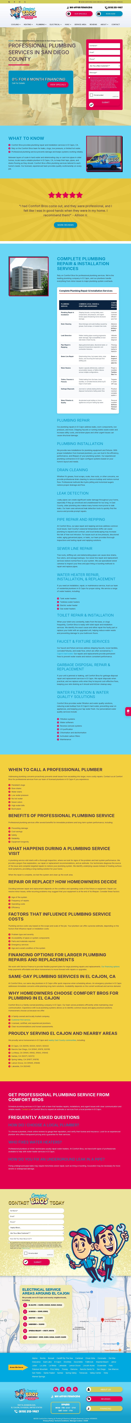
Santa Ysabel (49, 1373)
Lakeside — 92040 (36, 1324)
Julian (34, 1365)
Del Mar (112, 1358)
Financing (105, 1408)
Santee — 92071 (36, 1318)
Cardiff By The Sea (65, 1358)
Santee (60, 1373)
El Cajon (57, 1362)
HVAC (67, 24)
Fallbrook (89, 1362)
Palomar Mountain (40, 1369)
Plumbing (40, 24)
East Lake (47, 1362)
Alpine (34, 1358)
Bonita (42, 1358)
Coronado (102, 1358)
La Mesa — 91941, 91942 (38, 1312)
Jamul (113, 1362)
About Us (106, 1389)
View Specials (58, 85)
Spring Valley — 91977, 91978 (41, 1331)
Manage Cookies (76, 1421)
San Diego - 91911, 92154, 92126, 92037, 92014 (47, 1337)
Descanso (36, 1362)
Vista (106, 1373)
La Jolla (43, 1365)
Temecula (83, 1373)
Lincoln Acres (89, 1365)
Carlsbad (79, 1358)
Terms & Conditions (61, 1421)
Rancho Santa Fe (87, 1369)
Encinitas (67, 1362)
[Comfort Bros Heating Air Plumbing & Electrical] (23, 13)
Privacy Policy (106, 89)
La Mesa (52, 1365)
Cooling (15, 24)
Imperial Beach (102, 1362)
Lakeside (62, 1365)
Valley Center (95, 1373)
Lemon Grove (74, 1365)
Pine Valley (54, 1369)
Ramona (73, 1369)
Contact (116, 24)
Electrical (55, 24)
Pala (110, 1365)
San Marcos (113, 1369)
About (104, 24)
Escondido (78, 1362)
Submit (106, 102)
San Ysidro (36, 1373)
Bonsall (51, 1358)
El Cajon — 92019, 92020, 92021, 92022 (45, 1305)
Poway (65, 1369)
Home (11, 41)
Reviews (93, 24)
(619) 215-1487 (115, 8)
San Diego (101, 1369)
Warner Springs (38, 1376)
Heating (27, 24)
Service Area (80, 24)
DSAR (86, 1421)
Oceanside (101, 1365)
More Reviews (66, 225)
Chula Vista (90, 1358)
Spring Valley (71, 1373)
